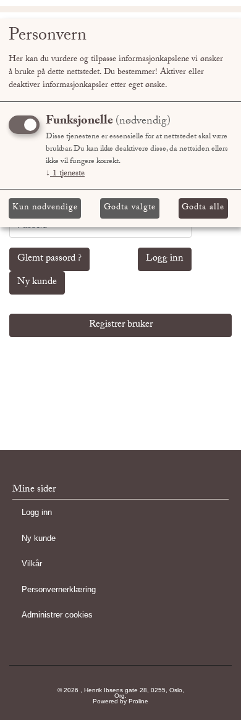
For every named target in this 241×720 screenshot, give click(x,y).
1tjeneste (65, 174)
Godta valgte (130, 208)
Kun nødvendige (45, 208)
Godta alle (203, 208)
